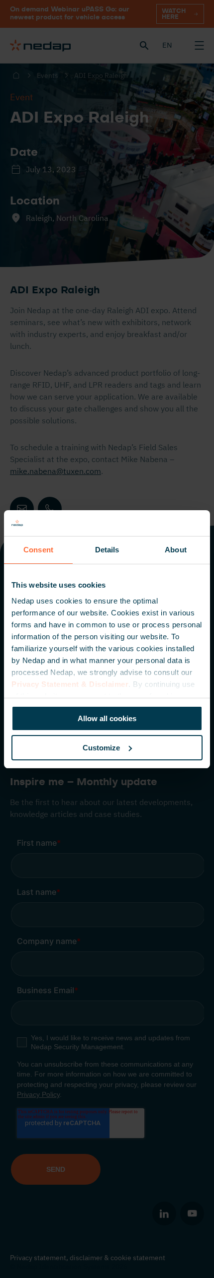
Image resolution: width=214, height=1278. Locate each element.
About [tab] (176, 549)
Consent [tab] (38, 549)
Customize (101, 747)
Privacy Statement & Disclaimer (69, 684)
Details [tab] (107, 549)
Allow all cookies (107, 718)
